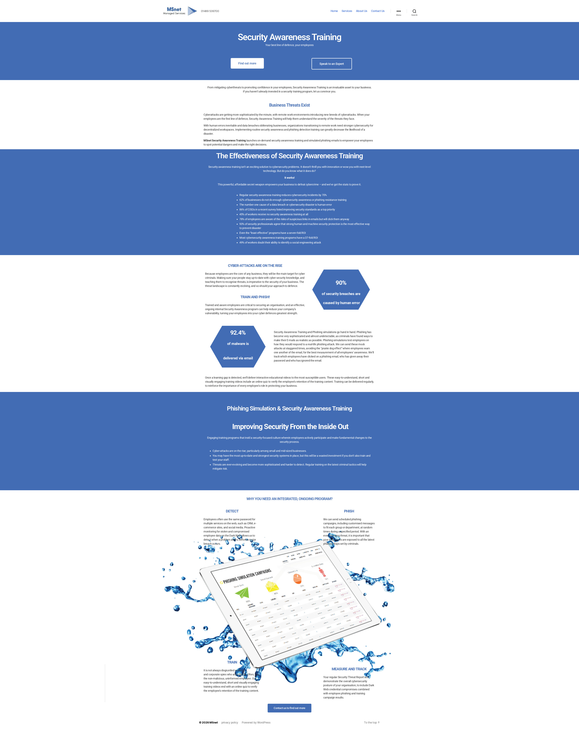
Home (334, 11)
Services (347, 11)
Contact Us (378, 11)
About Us (361, 11)
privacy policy (229, 722)
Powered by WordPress (256, 722)
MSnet (213, 722)
